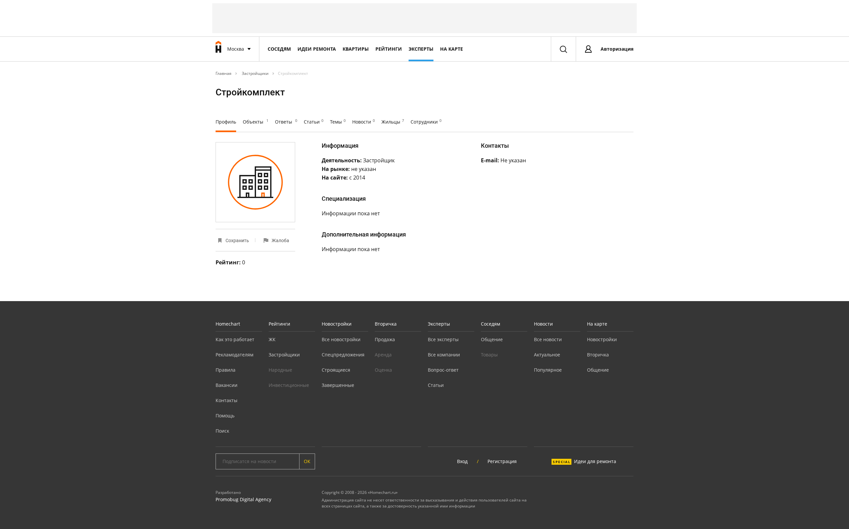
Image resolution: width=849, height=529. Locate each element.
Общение (492, 339)
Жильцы (392, 122)
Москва (235, 49)
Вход (462, 461)
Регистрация (502, 461)
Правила (225, 370)
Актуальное (547, 354)
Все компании (444, 354)
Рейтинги (388, 49)
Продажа (385, 339)
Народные (280, 370)
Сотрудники (426, 122)
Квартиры (356, 49)
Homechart (228, 324)
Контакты (226, 400)
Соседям (279, 49)
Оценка (383, 370)
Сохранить (237, 240)
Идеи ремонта (316, 49)
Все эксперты (443, 339)
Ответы (286, 122)
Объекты (255, 122)
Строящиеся (336, 370)
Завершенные (338, 385)
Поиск (222, 431)
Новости (363, 122)
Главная (223, 73)
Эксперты (421, 49)
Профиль (226, 122)
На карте (451, 49)
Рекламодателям (234, 354)
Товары (489, 354)
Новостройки (337, 324)
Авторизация (617, 49)
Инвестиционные (289, 385)
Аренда (383, 354)
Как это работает (235, 339)
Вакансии (226, 385)
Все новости (548, 339)
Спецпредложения (343, 354)
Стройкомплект (293, 73)
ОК (307, 461)
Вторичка (386, 324)
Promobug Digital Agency (243, 499)
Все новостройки (341, 339)
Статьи (313, 122)
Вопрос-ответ (443, 370)
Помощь (225, 415)
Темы (338, 122)
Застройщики (255, 73)
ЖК (272, 339)
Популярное (548, 370)
